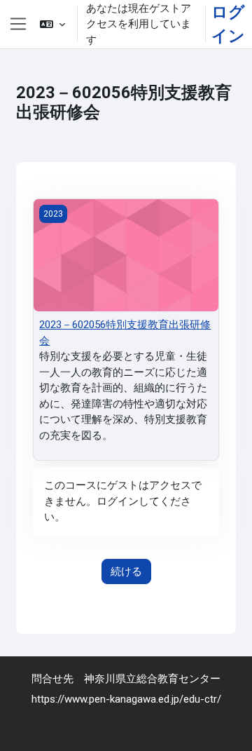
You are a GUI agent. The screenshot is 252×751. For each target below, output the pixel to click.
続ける (126, 571)
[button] (52, 24)
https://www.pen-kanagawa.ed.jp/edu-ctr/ (126, 698)
